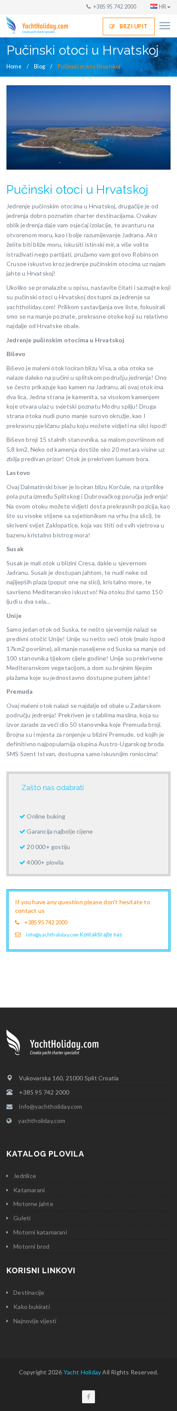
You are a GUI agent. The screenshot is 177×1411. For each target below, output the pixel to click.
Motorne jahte (33, 1203)
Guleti (22, 1218)
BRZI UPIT (133, 26)
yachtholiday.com (41, 1120)
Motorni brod (31, 1246)
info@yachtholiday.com (52, 934)
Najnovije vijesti (34, 1320)
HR (162, 6)
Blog (39, 66)
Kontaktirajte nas (101, 934)
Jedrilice (24, 1175)
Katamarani (29, 1190)
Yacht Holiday (82, 1372)
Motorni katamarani (40, 1232)
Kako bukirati (31, 1306)
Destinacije (28, 1292)
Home (13, 66)
